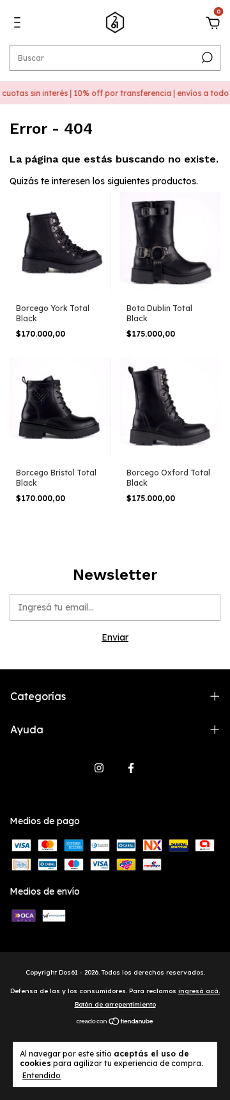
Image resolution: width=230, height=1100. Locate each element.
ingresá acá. (199, 991)
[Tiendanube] (115, 1022)
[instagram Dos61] (99, 768)
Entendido (41, 1075)
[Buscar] (206, 57)
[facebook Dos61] (131, 768)
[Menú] (19, 24)
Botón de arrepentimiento (115, 1004)
